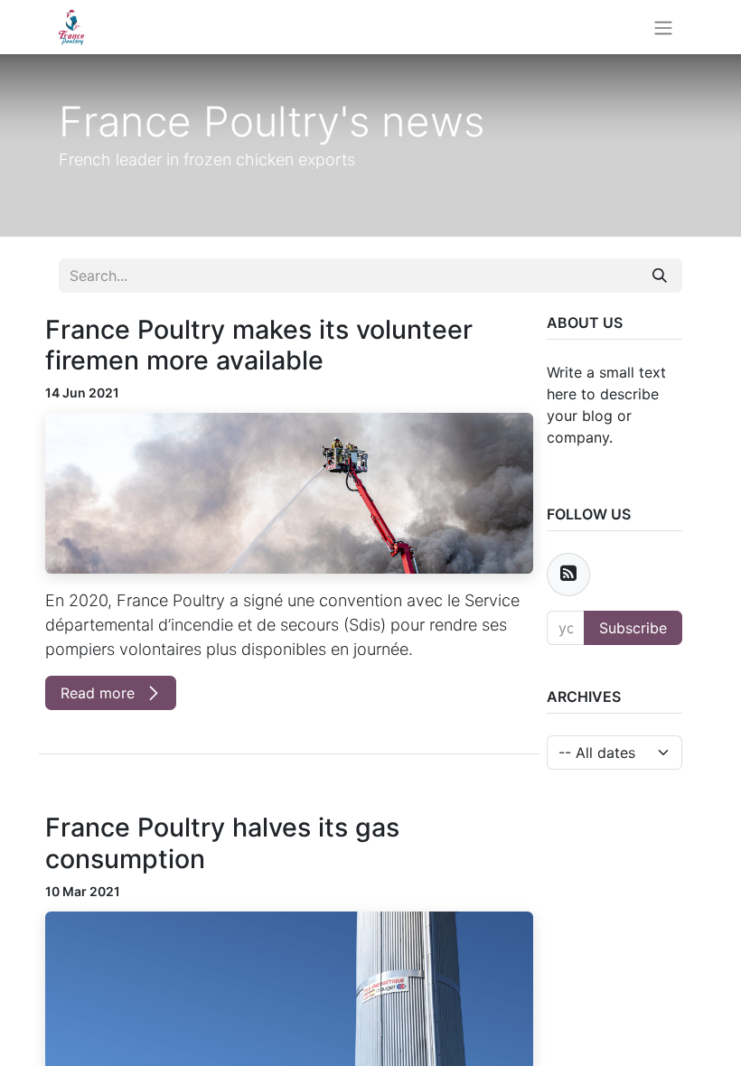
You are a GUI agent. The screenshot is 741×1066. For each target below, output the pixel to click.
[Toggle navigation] (663, 27)
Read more (100, 693)
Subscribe (633, 628)
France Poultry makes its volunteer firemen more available (259, 345)
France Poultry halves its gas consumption (222, 843)
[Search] (659, 275)
